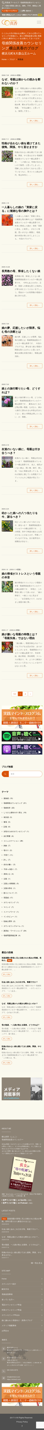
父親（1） (7, 878)
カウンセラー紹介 (9, 1284)
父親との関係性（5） (11, 883)
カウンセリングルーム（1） (14, 926)
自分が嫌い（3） (9, 864)
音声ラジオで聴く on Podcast (18, 1203)
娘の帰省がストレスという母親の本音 (21, 575)
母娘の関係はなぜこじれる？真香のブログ (21, 15)
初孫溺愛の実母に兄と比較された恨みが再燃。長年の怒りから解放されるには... (22, 1220)
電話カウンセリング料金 (12, 1304)
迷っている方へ (8, 1299)
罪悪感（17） (8, 897)
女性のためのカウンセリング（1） (16, 831)
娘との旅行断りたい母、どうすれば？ (21, 390)
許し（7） (7, 859)
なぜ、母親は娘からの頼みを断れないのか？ (21, 81)
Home (4, 59)
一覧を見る (37, 1263)
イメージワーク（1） (11, 912)
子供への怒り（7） (10, 869)
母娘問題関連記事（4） (12, 935)
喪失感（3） (8, 817)
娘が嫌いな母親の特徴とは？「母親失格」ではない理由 (20, 636)
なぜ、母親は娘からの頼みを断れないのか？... (20, 1237)
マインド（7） (9, 907)
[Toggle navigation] (39, 22)
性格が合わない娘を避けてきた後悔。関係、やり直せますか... (21, 1253)
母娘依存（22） (9, 808)
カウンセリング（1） (11, 902)
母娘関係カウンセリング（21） (15, 803)
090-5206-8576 (12, 1370)
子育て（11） (8, 855)
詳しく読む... (35, 120)
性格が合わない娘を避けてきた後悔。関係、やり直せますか (21, 145)
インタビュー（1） (10, 916)
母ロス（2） (8, 850)
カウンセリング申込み (11, 1315)
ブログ (12, 59)
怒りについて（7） (10, 893)
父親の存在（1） (9, 888)
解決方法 (5, 1289)
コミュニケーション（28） (13, 841)
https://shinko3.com (14, 1379)
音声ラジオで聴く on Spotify (17, 1200)
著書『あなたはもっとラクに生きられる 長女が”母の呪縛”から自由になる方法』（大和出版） (22, 1195)
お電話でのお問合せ (10, 11)
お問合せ (5, 1330)
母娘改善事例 (7, 1294)
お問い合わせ (26, 11)
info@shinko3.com (13, 1377)
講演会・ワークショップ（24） (15, 930)
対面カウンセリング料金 (12, 1310)
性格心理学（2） (9, 921)
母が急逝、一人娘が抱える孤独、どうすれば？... (21, 1244)
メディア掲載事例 (9, 1325)
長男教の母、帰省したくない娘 (21, 271)
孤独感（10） (8, 798)
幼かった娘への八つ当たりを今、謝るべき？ (20, 515)
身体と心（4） (9, 874)
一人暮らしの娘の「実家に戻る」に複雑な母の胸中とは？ (20, 209)
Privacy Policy (22, 1421)
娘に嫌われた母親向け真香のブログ (17, 1320)
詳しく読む (6, 974)
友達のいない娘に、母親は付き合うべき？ (21, 451)
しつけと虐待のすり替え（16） (15, 812)
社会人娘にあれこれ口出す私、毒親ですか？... (20, 1229)
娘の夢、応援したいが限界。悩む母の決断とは (21, 329)
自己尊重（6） (9, 836)
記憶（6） (7, 826)
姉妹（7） (7, 845)
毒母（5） (7, 822)
